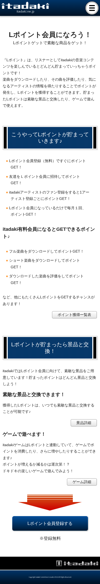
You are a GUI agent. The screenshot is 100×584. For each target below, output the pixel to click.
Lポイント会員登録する (50, 523)
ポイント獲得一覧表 (74, 314)
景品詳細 (83, 423)
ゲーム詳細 (82, 482)
